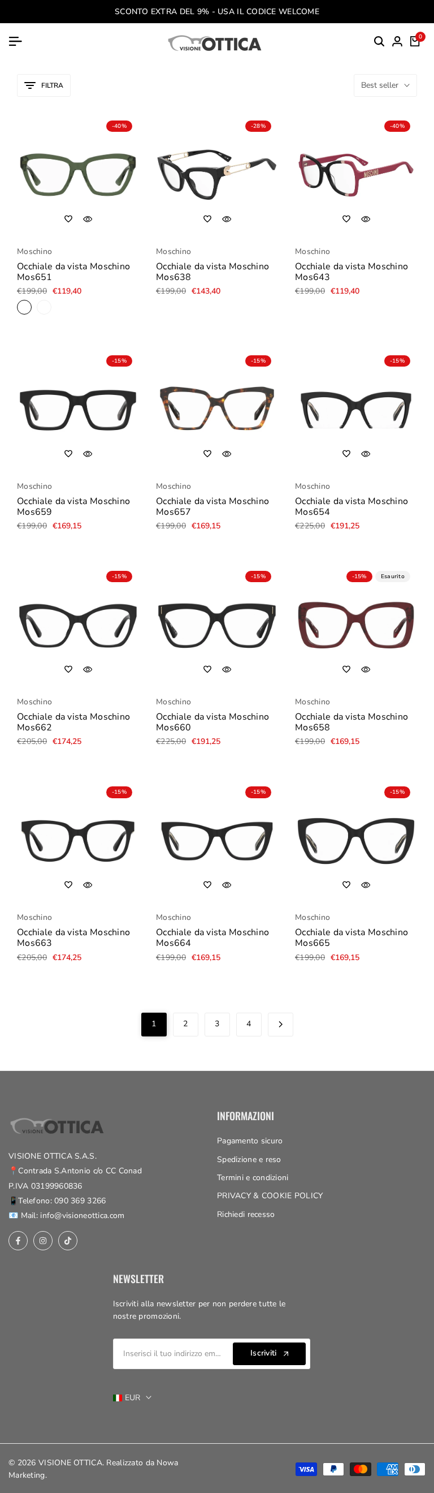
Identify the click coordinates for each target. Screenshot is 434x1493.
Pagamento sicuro (250, 1140)
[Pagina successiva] (280, 1024)
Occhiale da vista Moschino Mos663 (73, 938)
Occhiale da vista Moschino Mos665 (351, 938)
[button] (68, 219)
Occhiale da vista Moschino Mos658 (351, 722)
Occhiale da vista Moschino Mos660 (212, 722)
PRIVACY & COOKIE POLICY (270, 1195)
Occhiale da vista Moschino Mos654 (351, 507)
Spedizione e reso (249, 1159)
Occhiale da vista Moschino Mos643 (351, 272)
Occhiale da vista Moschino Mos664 (212, 938)
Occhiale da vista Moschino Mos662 (73, 722)
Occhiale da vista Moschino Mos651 (73, 272)
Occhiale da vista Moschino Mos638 (212, 272)
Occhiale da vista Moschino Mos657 (212, 507)
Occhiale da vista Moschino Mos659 (73, 507)
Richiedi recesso (246, 1214)
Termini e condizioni (253, 1177)
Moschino (34, 252)
